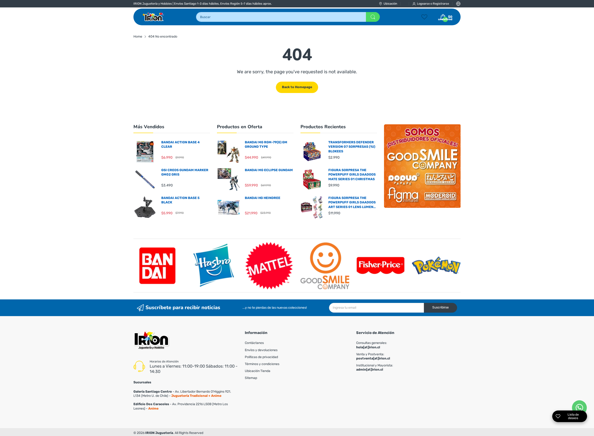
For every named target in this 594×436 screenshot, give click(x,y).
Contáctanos (254, 343)
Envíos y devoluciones (261, 350)
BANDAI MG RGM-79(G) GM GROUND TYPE (266, 144)
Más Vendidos (148, 127)
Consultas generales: (371, 345)
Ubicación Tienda (257, 371)
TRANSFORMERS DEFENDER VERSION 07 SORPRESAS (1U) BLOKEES (351, 146)
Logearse (423, 3)
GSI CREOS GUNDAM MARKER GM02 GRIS (184, 172)
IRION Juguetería (159, 433)
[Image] (422, 166)
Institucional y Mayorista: (374, 367)
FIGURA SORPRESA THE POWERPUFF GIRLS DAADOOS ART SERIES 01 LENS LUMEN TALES (352, 202)
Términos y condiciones (262, 364)
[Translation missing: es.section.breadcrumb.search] (373, 17)
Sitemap (251, 378)
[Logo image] (157, 265)
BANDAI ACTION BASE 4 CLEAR (180, 144)
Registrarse (441, 3)
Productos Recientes (323, 127)
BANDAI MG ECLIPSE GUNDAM (269, 170)
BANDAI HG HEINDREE (262, 198)
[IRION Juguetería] (154, 17)
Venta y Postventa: (373, 356)
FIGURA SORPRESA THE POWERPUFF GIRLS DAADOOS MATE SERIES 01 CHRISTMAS (352, 174)
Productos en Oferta (239, 127)
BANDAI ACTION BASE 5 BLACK (180, 200)
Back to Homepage (297, 87)
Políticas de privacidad (261, 357)
